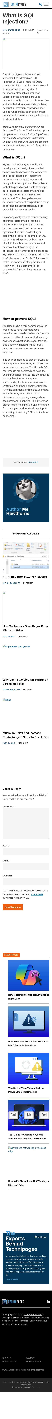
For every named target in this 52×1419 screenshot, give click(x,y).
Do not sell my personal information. (26, 1387)
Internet (33, 462)
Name (6, 846)
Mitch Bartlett (11, 583)
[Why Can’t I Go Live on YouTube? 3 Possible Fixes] (26, 660)
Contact (30, 1358)
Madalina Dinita (11, 690)
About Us (6, 1358)
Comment (9, 806)
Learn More (12, 1280)
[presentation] (28, 975)
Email (6, 861)
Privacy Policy (33, 1362)
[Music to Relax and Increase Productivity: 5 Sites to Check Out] (26, 714)
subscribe (37, 894)
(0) (37, 33)
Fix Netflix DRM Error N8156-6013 (25, 577)
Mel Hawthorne (11, 30)
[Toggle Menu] (46, 4)
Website (7, 876)
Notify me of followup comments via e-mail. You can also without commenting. (25, 895)
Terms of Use (9, 1362)
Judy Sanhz (9, 636)
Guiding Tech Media (33, 1314)
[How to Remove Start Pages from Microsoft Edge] (26, 607)
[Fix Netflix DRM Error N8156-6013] (26, 558)
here (25, 1324)
